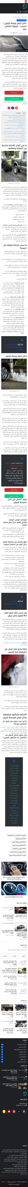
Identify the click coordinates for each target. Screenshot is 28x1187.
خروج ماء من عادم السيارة (7, 727)
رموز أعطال (23, 1059)
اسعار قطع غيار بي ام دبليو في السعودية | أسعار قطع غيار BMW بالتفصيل (22, 935)
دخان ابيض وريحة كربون (18, 118)
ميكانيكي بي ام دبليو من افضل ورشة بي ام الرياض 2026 (7, 1014)
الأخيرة (14, 956)
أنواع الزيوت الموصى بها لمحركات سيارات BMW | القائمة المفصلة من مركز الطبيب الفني (9, 970)
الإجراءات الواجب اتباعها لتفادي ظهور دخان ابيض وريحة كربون (14, 123)
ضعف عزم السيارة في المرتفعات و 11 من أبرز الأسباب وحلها (8, 916)
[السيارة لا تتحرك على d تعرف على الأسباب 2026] (21, 910)
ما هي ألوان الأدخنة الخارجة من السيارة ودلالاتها (13, 115)
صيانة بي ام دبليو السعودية (20, 1049)
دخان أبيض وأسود (20, 838)
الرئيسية (23, 17)
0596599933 (14, 808)
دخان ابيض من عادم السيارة (17, 852)
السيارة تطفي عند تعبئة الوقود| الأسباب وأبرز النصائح (14, 347)
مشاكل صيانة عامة (17, 17)
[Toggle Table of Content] (23, 113)
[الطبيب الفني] (25, 6)
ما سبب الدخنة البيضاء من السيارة (16, 117)
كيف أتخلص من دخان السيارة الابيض (15, 120)
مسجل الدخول (17, 949)
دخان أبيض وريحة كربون (18, 845)
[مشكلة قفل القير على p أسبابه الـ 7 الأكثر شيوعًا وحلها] (7, 925)
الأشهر (23, 956)
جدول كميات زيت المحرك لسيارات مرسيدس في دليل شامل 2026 (10, 991)
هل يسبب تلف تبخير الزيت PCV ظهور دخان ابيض (14, 129)
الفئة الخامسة (23, 1056)
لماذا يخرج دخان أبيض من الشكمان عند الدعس (13, 131)
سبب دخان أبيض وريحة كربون (17, 855)
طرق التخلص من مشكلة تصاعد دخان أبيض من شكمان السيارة (14, 126)
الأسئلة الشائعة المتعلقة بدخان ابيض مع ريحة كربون (14, 134)
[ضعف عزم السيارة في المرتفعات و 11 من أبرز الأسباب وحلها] (7, 910)
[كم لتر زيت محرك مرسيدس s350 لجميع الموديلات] (21, 1023)
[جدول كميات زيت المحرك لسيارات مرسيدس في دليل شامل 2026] (22, 992)
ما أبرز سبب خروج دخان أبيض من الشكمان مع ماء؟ (14, 137)
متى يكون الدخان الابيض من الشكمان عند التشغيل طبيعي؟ (13, 140)
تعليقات (5, 956)
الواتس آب (15, 815)
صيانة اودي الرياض (21, 1061)
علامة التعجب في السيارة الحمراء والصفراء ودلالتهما (10, 984)
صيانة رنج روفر (22, 1054)
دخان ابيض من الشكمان (18, 848)
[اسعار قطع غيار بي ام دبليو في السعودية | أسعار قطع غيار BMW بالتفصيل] (21, 926)
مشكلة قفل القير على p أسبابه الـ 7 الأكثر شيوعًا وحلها (7, 932)
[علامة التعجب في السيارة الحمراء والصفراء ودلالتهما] (22, 985)
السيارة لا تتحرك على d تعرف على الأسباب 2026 (21, 916)
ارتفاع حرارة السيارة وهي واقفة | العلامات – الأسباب (14, 603)
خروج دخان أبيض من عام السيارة (16, 835)
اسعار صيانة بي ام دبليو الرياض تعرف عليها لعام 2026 (21, 1014)
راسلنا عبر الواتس (14, 99)
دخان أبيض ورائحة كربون (18, 842)
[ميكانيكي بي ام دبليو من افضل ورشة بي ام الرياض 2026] (7, 1007)
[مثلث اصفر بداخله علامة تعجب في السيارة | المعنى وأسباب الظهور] (22, 963)
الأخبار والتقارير (22, 1051)
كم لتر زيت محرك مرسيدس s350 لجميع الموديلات (22, 1030)
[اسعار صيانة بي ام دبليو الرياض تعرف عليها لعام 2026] (21, 1007)
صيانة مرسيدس (22, 1047)
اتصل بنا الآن (14, 92)
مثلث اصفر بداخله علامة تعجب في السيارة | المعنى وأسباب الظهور (10, 962)
